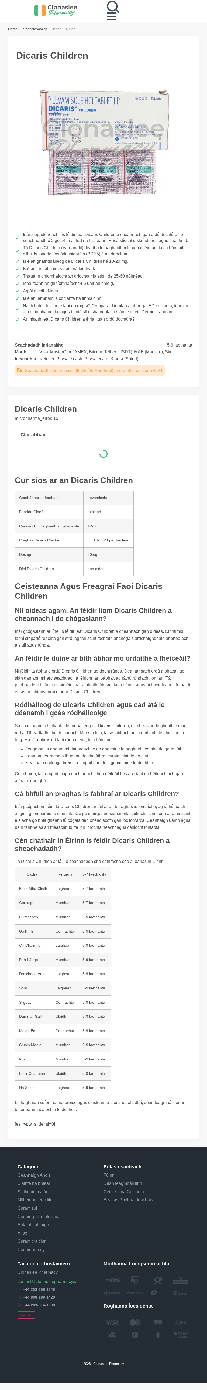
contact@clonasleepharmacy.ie (47, 1281)
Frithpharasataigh (33, 29)
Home (12, 29)
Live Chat (26, 1314)
